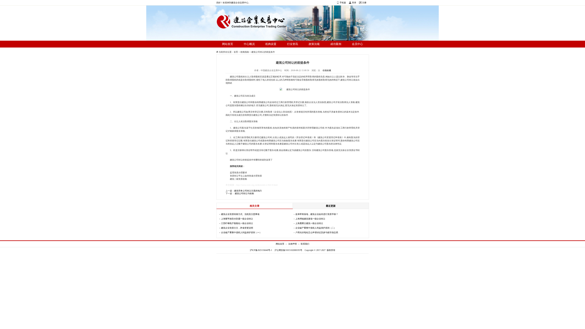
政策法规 (314, 44)
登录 (354, 3)
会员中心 (357, 44)
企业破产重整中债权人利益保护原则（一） (241, 232)
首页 (236, 52)
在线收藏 (327, 70)
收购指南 (244, 52)
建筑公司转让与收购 (244, 193)
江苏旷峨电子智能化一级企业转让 (237, 223)
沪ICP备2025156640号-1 (261, 250)
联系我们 (305, 244)
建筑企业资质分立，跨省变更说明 (237, 228)
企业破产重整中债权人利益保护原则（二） (315, 228)
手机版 (343, 3)
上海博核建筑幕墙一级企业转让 (310, 219)
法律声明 (292, 244)
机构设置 (270, 44)
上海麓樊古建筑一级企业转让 (309, 223)
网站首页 (227, 44)
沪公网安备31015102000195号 (288, 250)
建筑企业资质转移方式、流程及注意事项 (240, 214)
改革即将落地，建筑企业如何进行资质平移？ (316, 214)
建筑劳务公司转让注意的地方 (248, 191)
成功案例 (335, 44)
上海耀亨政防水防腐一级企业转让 (237, 219)
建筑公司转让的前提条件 (263, 52)
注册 (364, 3)
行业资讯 (292, 44)
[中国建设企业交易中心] (256, 29)
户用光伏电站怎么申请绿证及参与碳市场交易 (316, 232)
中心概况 (249, 44)
